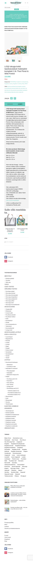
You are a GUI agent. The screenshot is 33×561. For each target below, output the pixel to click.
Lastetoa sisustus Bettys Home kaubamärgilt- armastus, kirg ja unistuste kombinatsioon (18, 494)
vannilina (6, 472)
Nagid (7, 346)
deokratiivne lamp (17, 438)
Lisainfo (20, 104)
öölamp (17, 476)
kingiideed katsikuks (20, 445)
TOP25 (25, 83)
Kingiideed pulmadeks (11, 424)
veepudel (22, 472)
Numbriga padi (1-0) (12, 378)
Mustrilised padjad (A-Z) (14, 394)
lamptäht (6, 457)
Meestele (7, 276)
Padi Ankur (9, 380)
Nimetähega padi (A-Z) (13, 388)
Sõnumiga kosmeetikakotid (12, 304)
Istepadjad (9, 372)
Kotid (20, 26)
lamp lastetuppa (21, 455)
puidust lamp (15, 459)
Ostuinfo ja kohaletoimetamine (12, 528)
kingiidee (6, 443)
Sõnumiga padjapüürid (11, 299)
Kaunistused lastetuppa (12, 362)
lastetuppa (7, 459)
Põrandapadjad (11, 370)
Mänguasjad (9, 400)
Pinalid (7, 322)
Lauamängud (9, 336)
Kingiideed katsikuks (11, 416)
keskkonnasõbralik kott (12, 86)
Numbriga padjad (10, 291)
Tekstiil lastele (9, 404)
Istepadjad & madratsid (11, 368)
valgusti (20, 470)
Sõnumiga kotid (10, 302)
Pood (9, 26)
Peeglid (7, 348)
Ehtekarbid (8, 311)
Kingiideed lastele (8, 83)
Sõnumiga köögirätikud (11, 297)
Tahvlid (7, 355)
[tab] (10, 104)
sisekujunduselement (9, 464)
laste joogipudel (15, 457)
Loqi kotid (22, 88)
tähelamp (13, 470)
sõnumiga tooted (14, 468)
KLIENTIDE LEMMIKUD (11, 406)
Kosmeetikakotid (10, 328)
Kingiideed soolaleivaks (11, 426)
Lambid (7, 344)
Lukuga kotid (9, 330)
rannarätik (7, 462)
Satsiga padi (10, 386)
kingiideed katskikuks (9, 447)
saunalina (14, 462)
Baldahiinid (9, 364)
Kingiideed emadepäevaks (22, 81)
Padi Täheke (10, 384)
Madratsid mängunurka (13, 374)
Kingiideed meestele (11, 420)
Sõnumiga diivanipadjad (12, 295)
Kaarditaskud (9, 320)
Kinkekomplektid (10, 278)
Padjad (7, 376)
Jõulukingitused (10, 410)
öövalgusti (23, 476)
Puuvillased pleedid (10, 314)
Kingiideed (7, 539)
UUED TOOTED (9, 286)
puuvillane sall (12, 460)
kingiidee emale (16, 449)
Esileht (6, 26)
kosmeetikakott (7, 88)
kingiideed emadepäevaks (18, 443)
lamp (13, 455)
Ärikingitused (9, 428)
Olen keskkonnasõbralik (12, 200)
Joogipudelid (9, 309)
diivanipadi (7, 440)
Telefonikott (9, 326)
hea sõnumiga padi (9, 441)
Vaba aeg (8, 282)
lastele (23, 457)
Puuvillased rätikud (10, 316)
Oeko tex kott (9, 90)
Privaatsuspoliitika (9, 522)
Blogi (5, 541)
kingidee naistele (21, 86)
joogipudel (19, 441)
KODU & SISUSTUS (10, 334)
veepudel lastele (8, 474)
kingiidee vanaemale (16, 451)
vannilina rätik (14, 472)
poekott (14, 90)
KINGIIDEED (13, 81)
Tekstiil (7, 357)
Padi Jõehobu (10, 382)
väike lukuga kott (19, 92)
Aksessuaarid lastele (12, 332)
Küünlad (8, 340)
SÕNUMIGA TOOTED (10, 289)
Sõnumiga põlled (10, 300)
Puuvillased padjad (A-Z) (14, 392)
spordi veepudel (16, 466)
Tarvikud (8, 280)
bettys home (7, 438)
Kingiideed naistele (17, 83)
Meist (5, 524)
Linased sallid (9, 313)
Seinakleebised (9, 354)
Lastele (7, 342)
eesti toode (15, 440)
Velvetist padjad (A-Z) (13, 390)
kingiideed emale (8, 445)
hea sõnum (23, 440)
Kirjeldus (10, 104)
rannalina (20, 460)
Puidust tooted (9, 350)
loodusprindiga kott (15, 88)
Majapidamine (9, 338)
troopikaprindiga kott (10, 92)
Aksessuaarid (14, 26)
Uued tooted (7, 537)
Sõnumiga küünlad (10, 293)
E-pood (6, 535)
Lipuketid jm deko (11, 366)
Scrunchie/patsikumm (11, 324)
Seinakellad (9, 352)
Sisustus (8, 402)
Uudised (6, 526)
